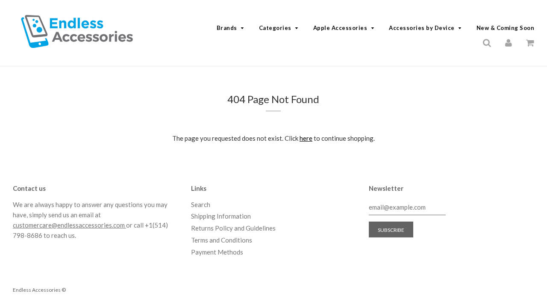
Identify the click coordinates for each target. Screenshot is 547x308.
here (306, 138)
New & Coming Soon (505, 27)
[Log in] (508, 42)
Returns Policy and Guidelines (233, 228)
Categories (275, 27)
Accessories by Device (422, 27)
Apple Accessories (340, 27)
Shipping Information (221, 216)
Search (200, 204)
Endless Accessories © (39, 290)
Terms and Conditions (221, 240)
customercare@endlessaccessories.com (69, 225)
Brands (227, 27)
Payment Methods (217, 252)
